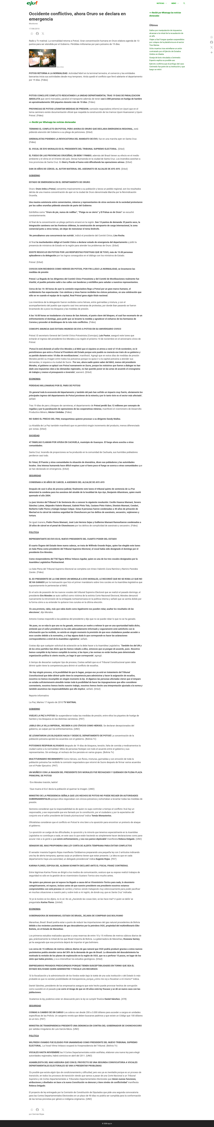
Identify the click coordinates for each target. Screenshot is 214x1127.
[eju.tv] (33, 3)
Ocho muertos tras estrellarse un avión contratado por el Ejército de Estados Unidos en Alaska (165, 51)
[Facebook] (37, 34)
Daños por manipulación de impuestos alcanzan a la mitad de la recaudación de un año (166, 33)
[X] (42, 34)
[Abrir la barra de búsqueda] (184, 3)
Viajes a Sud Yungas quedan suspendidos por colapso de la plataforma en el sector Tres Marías (166, 42)
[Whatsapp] (31, 34)
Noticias (160, 3)
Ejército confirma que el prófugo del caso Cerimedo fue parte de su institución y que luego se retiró (167, 67)
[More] (212, 52)
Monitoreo (33, 23)
